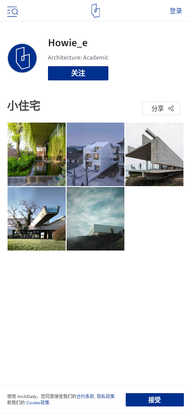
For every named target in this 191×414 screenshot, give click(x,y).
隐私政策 (106, 396)
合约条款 (85, 396)
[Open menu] (11, 10)
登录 (176, 11)
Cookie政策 (37, 402)
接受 (154, 399)
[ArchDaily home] (96, 11)
